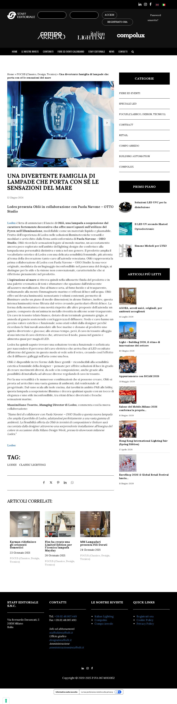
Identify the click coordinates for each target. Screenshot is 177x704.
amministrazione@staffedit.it (66, 647)
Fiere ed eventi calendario (71, 51)
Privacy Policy (145, 623)
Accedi (109, 14)
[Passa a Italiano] (164, 4)
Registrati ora (145, 616)
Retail (123, 135)
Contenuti (48, 51)
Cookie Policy (145, 620)
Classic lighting (32, 464)
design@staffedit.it (60, 640)
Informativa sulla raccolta (66, 692)
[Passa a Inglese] (157, 4)
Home (14, 51)
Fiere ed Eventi (129, 93)
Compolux (126, 166)
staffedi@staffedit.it (61, 632)
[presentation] (14, 122)
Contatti (122, 51)
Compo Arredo (129, 145)
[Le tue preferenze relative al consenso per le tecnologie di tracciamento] (6, 700)
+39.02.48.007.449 (65, 616)
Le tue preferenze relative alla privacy (97, 692)
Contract (126, 124)
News (111, 51)
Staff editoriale (96, 51)
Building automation (134, 156)
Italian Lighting (104, 616)
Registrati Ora (117, 21)
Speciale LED (128, 103)
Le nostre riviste (30, 51)
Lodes (12, 464)
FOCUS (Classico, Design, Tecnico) (37, 74)
